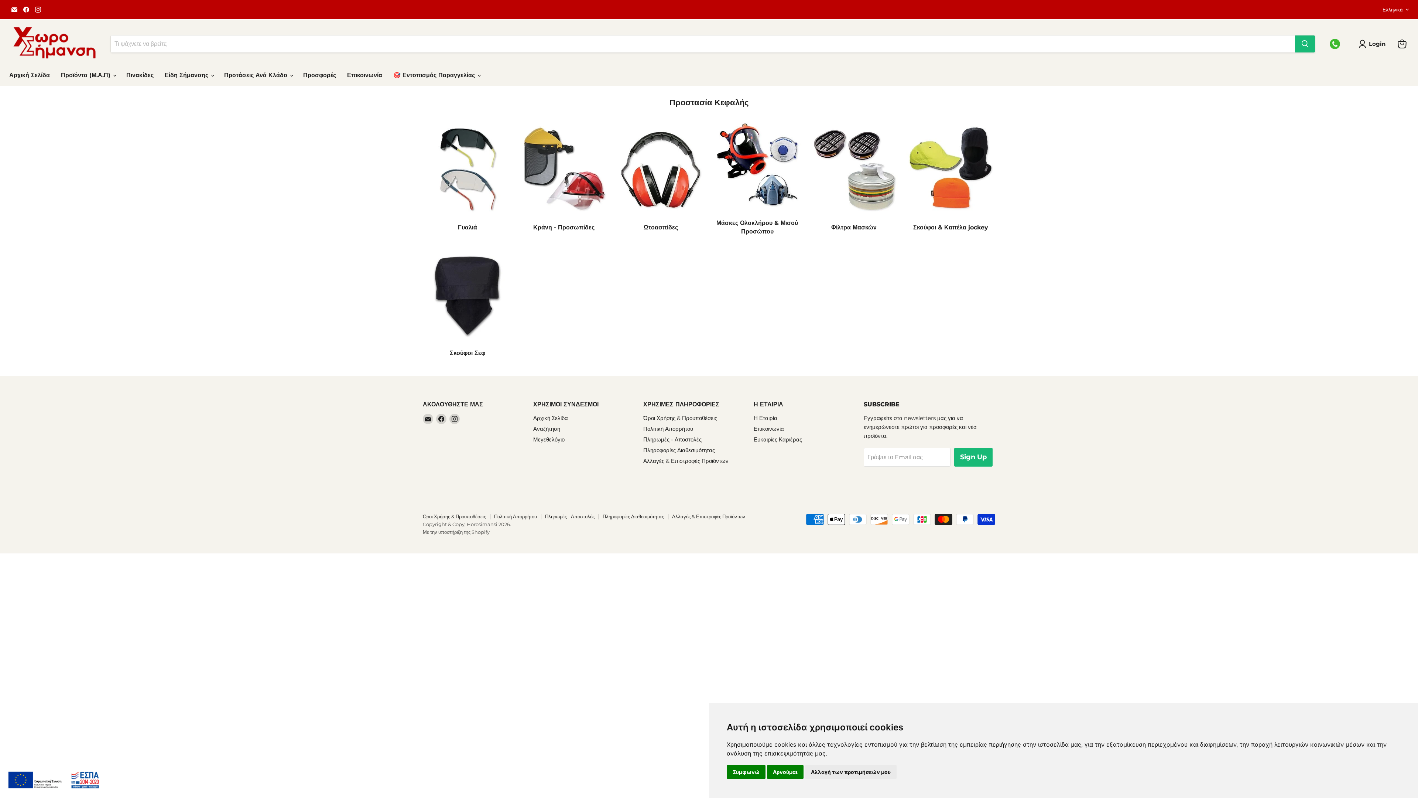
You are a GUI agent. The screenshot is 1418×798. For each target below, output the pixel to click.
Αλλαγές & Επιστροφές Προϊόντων (686, 460)
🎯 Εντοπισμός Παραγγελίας (435, 75)
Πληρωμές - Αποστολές (672, 439)
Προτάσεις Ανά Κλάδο (256, 75)
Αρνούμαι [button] (785, 772)
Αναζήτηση (546, 428)
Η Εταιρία (765, 418)
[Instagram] (38, 9)
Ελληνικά (1393, 10)
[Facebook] (26, 9)
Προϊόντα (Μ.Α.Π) (86, 75)
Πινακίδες (140, 75)
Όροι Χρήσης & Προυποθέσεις (680, 418)
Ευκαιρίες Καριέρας (778, 439)
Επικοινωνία (364, 75)
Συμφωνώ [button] (746, 772)
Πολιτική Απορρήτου (668, 428)
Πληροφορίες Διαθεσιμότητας (679, 450)
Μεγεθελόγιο (549, 439)
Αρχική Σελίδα (29, 75)
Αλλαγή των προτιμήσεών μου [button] (851, 772)
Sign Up (973, 457)
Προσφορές (319, 75)
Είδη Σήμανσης (187, 75)
